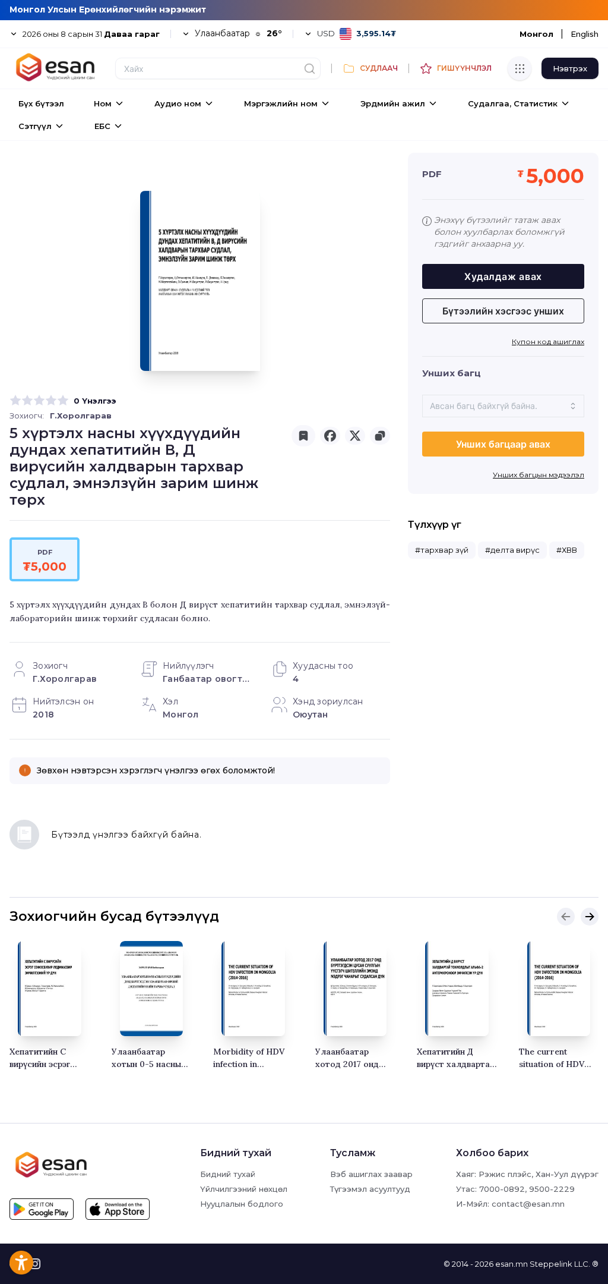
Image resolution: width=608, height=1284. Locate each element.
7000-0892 (502, 1189)
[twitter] (355, 436)
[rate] (15, 401)
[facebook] (330, 436)
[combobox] (503, 406)
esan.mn (511, 1264)
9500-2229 (552, 1189)
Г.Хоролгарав (81, 415)
